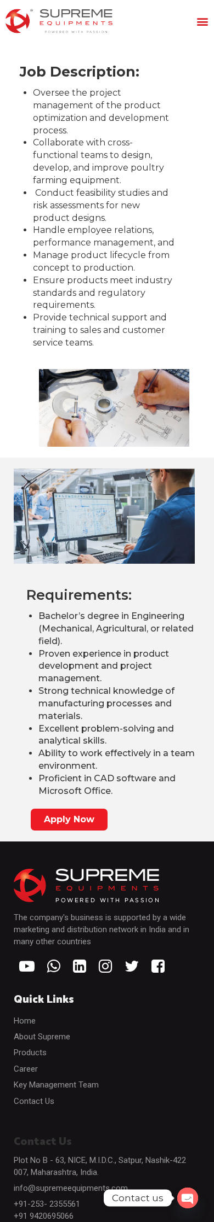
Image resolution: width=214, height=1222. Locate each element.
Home (25, 1021)
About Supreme (42, 1037)
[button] (202, 21)
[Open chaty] (187, 1198)
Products (30, 1052)
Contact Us (34, 1101)
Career (26, 1069)
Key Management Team (56, 1085)
